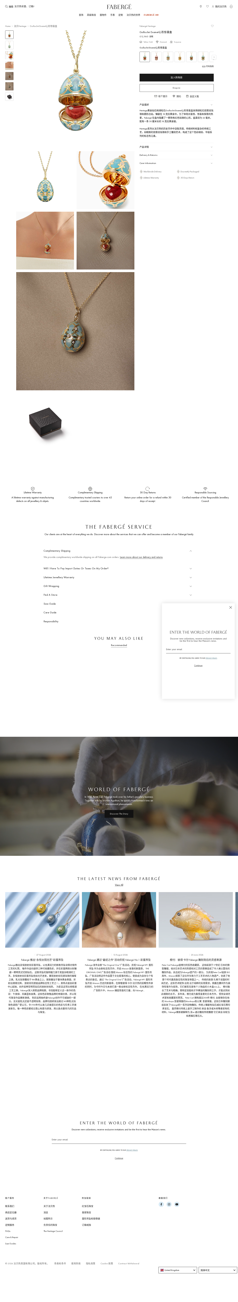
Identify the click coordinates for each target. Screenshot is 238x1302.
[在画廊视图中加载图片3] (9, 55)
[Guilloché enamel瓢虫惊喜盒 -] (191, 57)
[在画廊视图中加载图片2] (9, 45)
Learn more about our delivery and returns (141, 557)
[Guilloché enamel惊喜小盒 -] (203, 57)
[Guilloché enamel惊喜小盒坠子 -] (156, 57)
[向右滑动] (225, 995)
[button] (231, 6)
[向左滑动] (13, 995)
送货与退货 (11, 1218)
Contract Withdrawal (128, 1263)
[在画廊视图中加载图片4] (9, 66)
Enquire (176, 87)
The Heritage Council (53, 1231)
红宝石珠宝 (87, 1206)
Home (8, 26)
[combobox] (24, 6)
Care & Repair (11, 1237)
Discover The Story (119, 813)
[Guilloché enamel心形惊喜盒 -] (145, 57)
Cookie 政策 (107, 1263)
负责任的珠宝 (50, 1224)
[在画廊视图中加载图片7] (9, 96)
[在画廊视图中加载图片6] (9, 86)
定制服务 (9, 1224)
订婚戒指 (86, 1224)
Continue (119, 1158)
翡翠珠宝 (86, 1212)
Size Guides (10, 1243)
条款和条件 (60, 1263)
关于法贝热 (49, 1206)
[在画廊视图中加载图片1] (9, 34)
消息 (46, 1212)
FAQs (7, 1231)
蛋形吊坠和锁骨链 (91, 1218)
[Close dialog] (230, 607)
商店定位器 (11, 1212)
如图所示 (48, 1218)
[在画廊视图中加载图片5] (9, 76)
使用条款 (76, 1263)
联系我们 (9, 1206)
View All (119, 885)
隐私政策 (90, 1263)
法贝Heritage (20, 26)
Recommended (119, 645)
